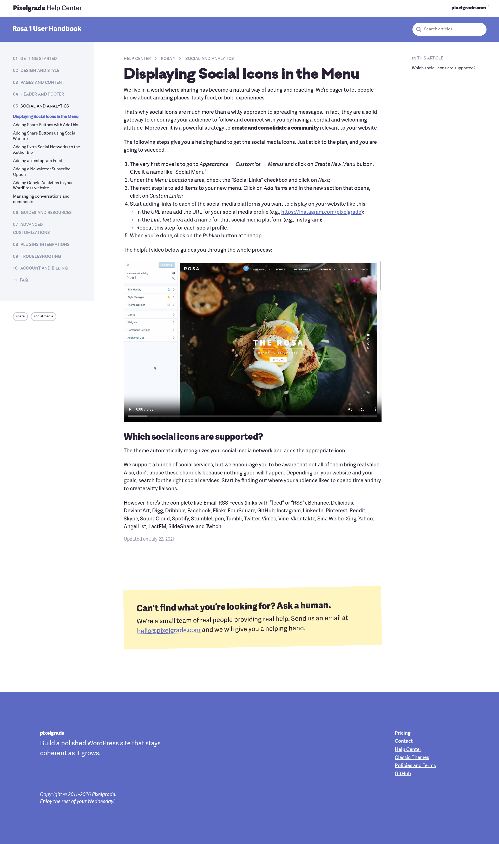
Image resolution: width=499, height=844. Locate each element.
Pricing (402, 733)
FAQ (24, 280)
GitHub (403, 774)
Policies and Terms (415, 765)
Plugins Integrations (45, 244)
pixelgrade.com (468, 8)
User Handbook (46, 29)
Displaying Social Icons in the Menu (45, 117)
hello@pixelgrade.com (169, 631)
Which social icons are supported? (444, 68)
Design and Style (40, 70)
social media (43, 316)
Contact (404, 741)
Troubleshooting (41, 256)
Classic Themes (412, 757)
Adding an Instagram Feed (37, 161)
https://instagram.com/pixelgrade (321, 212)
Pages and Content (42, 82)
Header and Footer (42, 94)
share (20, 316)
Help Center (47, 8)
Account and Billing (44, 268)
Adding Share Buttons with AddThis (45, 125)
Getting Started (38, 58)
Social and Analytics (45, 106)
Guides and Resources (46, 212)
